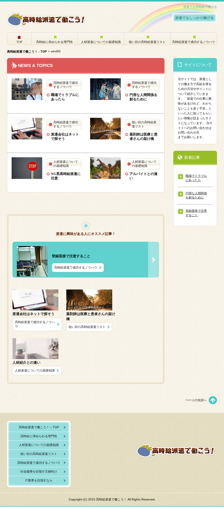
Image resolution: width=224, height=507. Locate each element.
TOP (19, 42)
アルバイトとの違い (144, 176)
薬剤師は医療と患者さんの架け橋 (144, 136)
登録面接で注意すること (196, 213)
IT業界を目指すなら (38, 480)
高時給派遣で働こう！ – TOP (39, 427)
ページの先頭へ (196, 400)
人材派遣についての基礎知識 (101, 42)
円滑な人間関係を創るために (144, 97)
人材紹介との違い (26, 362)
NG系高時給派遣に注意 (66, 176)
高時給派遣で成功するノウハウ (193, 42)
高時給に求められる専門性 (54, 42)
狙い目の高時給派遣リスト (147, 42)
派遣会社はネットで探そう (65, 136)
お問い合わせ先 (188, 132)
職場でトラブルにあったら (65, 97)
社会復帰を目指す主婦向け (38, 471)
